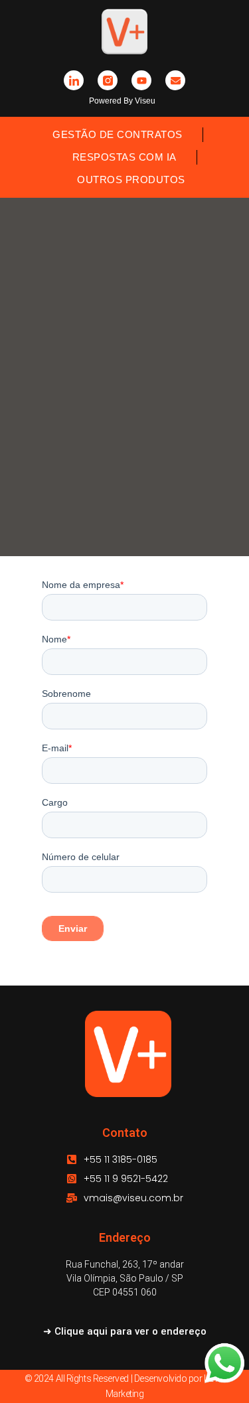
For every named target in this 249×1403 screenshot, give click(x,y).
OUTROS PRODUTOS (131, 179)
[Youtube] (141, 80)
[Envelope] (175, 80)
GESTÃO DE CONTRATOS (117, 134)
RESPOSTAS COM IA (124, 157)
